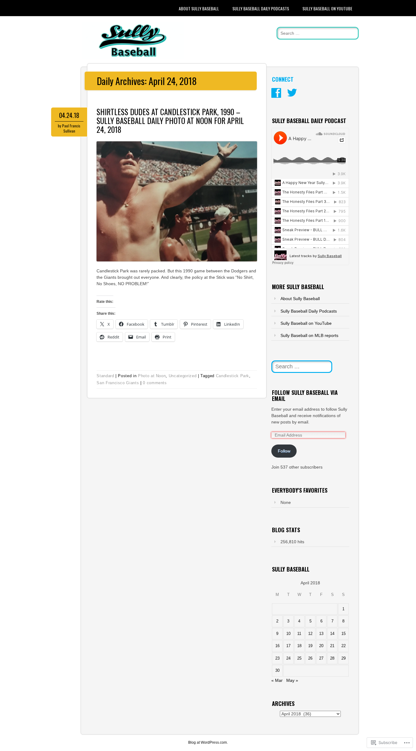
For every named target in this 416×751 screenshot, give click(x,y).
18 (299, 646)
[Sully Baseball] (133, 57)
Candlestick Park (232, 376)
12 (310, 634)
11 (299, 634)
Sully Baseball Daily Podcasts (260, 8)
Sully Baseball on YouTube (327, 8)
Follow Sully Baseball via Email (305, 395)
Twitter (292, 93)
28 (332, 658)
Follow (284, 450)
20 (321, 646)
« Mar (277, 680)
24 (288, 658)
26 (310, 658)
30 (277, 670)
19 (310, 646)
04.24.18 (69, 115)
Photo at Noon (152, 376)
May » (292, 680)
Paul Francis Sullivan (71, 128)
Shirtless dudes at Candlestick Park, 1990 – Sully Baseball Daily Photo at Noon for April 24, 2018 (170, 120)
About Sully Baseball (199, 8)
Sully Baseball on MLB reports (309, 335)
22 (343, 646)
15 (343, 634)
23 (277, 658)
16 (277, 646)
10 (288, 634)
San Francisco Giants (118, 383)
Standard (105, 376)
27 (321, 658)
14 (332, 634)
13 (321, 634)
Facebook (276, 93)
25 (299, 658)
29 (343, 658)
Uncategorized (182, 376)
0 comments (155, 383)
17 (288, 646)
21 (332, 646)
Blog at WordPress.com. (208, 742)
